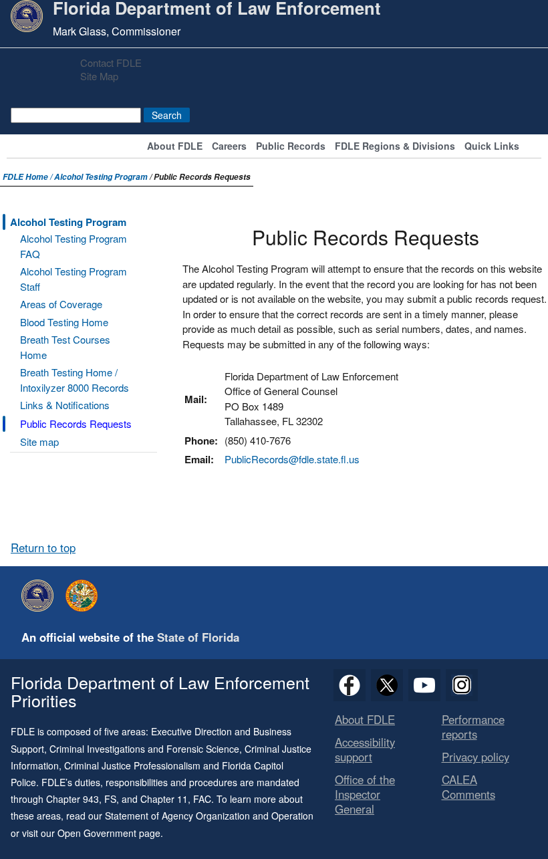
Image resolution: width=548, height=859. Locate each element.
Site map (39, 442)
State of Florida (198, 637)
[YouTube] (424, 685)
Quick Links (491, 146)
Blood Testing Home (64, 322)
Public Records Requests (76, 423)
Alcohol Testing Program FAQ (73, 246)
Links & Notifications (65, 405)
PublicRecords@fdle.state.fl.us (292, 459)
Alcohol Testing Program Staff (73, 278)
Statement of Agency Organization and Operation (209, 815)
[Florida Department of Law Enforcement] (40, 596)
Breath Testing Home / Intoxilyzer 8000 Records (74, 379)
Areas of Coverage (61, 304)
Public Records (290, 146)
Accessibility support (365, 749)
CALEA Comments (468, 787)
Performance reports (473, 726)
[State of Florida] (84, 596)
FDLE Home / (28, 176)
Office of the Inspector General (365, 794)
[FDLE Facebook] (349, 685)
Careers (229, 146)
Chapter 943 (72, 799)
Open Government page (108, 833)
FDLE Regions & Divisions (395, 146)
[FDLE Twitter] (387, 685)
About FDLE (174, 146)
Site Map (99, 76)
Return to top (43, 547)
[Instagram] (462, 685)
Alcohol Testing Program (101, 176)
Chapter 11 (164, 799)
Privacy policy (475, 756)
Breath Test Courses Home (65, 347)
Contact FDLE (111, 62)
